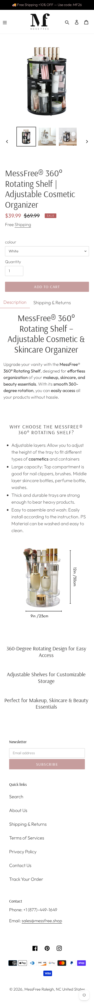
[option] (26, 137)
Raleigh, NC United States (63, 989)
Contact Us (20, 865)
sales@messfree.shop (42, 920)
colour (10, 242)
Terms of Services (26, 838)
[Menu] (5, 22)
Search (16, 796)
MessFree (32, 989)
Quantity (13, 261)
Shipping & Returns (28, 824)
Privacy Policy (23, 851)
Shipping (23, 224)
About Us (18, 810)
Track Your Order (26, 879)
